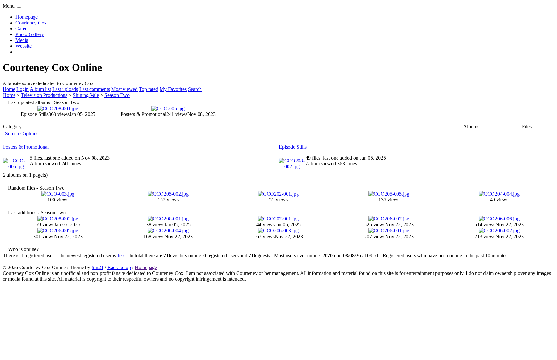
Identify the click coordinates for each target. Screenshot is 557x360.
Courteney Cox (31, 22)
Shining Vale (86, 95)
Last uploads (65, 89)
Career (22, 28)
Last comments (94, 89)
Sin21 (97, 267)
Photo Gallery (29, 34)
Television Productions (44, 95)
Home (9, 89)
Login (22, 89)
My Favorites (173, 89)
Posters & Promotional (26, 147)
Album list (40, 89)
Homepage (26, 17)
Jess (121, 255)
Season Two (117, 95)
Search (195, 89)
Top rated (148, 89)
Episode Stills (293, 147)
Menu (9, 6)
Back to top (119, 267)
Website (23, 46)
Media (21, 40)
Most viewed (124, 89)
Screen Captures (21, 133)
